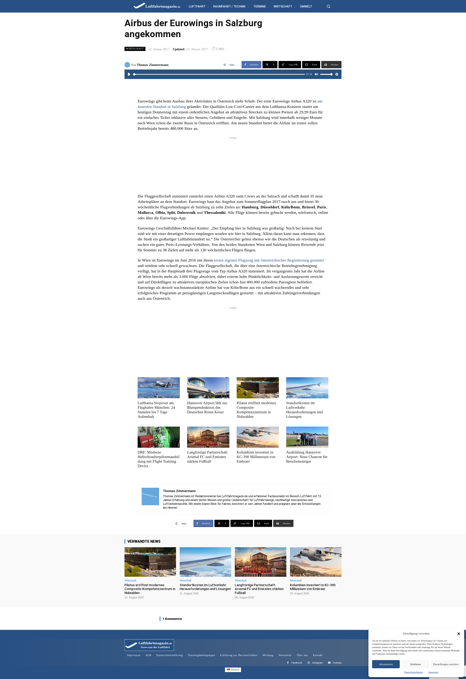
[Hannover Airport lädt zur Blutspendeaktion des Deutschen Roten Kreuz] (208, 387)
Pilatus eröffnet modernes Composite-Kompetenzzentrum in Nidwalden (256, 410)
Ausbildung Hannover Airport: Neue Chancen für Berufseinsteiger (306, 457)
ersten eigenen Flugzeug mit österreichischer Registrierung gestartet (269, 260)
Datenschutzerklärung (413, 672)
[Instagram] (308, 663)
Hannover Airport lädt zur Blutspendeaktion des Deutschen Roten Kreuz (207, 407)
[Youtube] (329, 663)
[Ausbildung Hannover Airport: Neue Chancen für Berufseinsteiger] (307, 437)
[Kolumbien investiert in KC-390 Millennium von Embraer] (258, 437)
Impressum (433, 672)
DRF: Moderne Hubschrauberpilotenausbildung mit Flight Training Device (158, 459)
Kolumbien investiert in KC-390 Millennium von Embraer (256, 457)
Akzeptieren (386, 664)
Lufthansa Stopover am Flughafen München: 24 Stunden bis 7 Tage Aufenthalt (156, 410)
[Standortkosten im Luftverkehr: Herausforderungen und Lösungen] (307, 387)
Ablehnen (415, 664)
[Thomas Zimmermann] (128, 65)
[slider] (219, 74)
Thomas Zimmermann (153, 65)
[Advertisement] (233, 165)
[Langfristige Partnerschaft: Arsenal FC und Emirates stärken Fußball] (208, 437)
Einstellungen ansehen (446, 664)
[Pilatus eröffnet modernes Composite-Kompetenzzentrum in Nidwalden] (258, 387)
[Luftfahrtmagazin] (160, 5)
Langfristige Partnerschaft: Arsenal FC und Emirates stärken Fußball (207, 457)
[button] (459, 634)
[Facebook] (288, 663)
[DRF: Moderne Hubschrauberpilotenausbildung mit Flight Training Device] (159, 437)
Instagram (317, 662)
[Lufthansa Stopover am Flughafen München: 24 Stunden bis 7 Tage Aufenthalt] (159, 387)
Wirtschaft (135, 48)
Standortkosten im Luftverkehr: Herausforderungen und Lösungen (304, 410)
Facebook (296, 662)
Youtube (337, 662)
